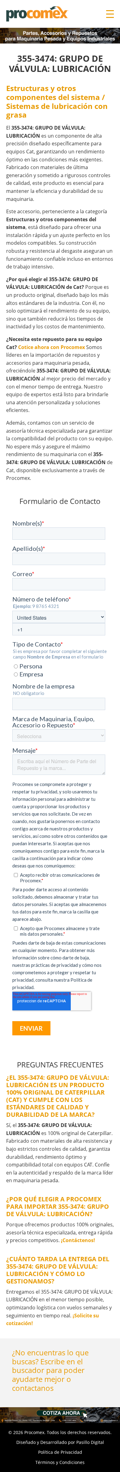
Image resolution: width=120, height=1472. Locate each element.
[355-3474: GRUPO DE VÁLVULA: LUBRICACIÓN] (60, 1415)
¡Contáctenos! (78, 1240)
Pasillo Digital (90, 1442)
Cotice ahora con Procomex (51, 347)
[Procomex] (37, 13)
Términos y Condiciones (60, 1462)
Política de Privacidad (60, 1452)
